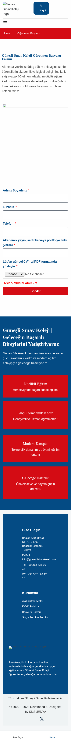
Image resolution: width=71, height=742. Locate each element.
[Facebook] (23, 720)
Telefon (8, 223)
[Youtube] (29, 720)
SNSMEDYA (37, 711)
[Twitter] (42, 720)
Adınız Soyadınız (15, 190)
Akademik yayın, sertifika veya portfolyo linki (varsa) (35, 243)
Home (6, 33)
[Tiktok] (48, 720)
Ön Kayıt (43, 8)
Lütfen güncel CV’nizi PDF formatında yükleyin (30, 264)
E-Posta (9, 207)
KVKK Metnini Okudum (20, 282)
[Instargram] (35, 720)
